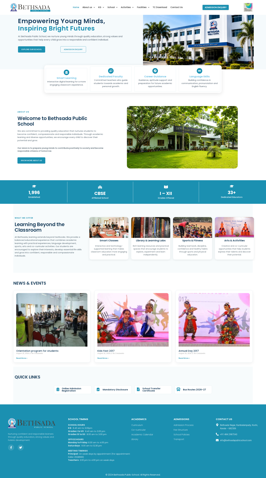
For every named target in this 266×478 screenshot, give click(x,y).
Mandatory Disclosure (115, 389)
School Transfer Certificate (151, 389)
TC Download (160, 7)
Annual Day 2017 (189, 351)
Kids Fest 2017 (106, 351)
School (111, 7)
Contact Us (176, 7)
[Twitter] (21, 447)
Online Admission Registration (71, 389)
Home (76, 7)
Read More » (21, 358)
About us (87, 7)
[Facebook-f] (11, 447)
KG (99, 7)
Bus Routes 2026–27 (194, 389)
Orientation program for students (37, 351)
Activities (126, 7)
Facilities (142, 7)
